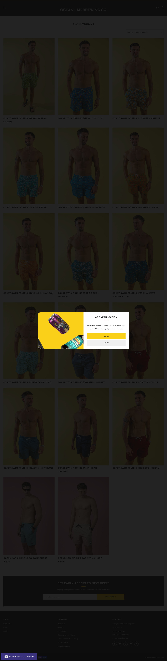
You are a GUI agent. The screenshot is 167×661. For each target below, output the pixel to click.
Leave (106, 343)
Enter (106, 336)
